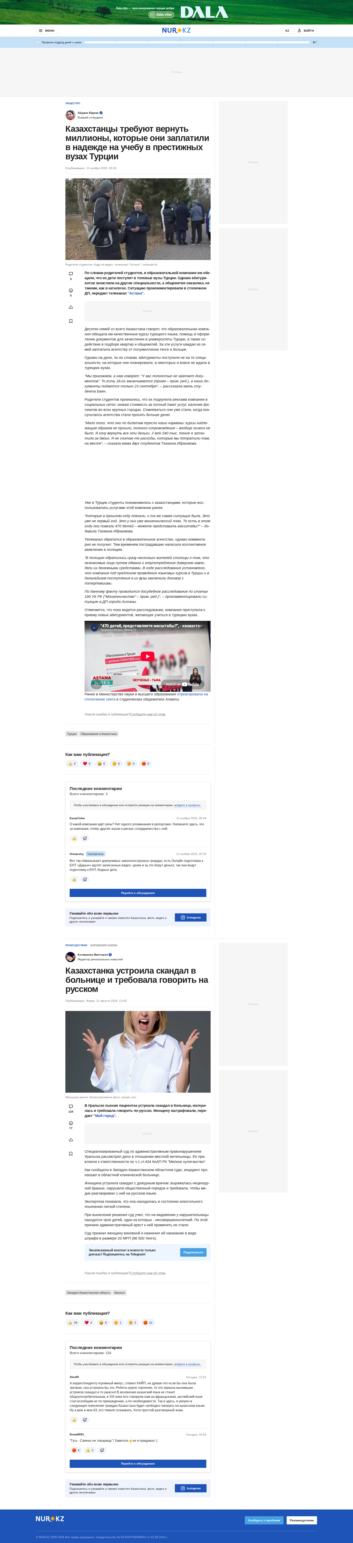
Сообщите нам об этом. (148, 714)
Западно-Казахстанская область (88, 1292)
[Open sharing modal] (70, 306)
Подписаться (193, 1252)
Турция (72, 733)
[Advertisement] (176, 71)
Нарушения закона (104, 945)
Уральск (119, 1292)
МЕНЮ (49, 30)
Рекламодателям (302, 1520)
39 (75, 1322)
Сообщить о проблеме (264, 1520)
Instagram (194, 917)
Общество (72, 103)
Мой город (104, 1116)
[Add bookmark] (70, 321)
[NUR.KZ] (176, 30)
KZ (287, 30)
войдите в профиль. (187, 805)
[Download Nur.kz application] (176, 12)
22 (150, 1322)
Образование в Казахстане (99, 733)
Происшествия (76, 945)
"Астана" (136, 293)
